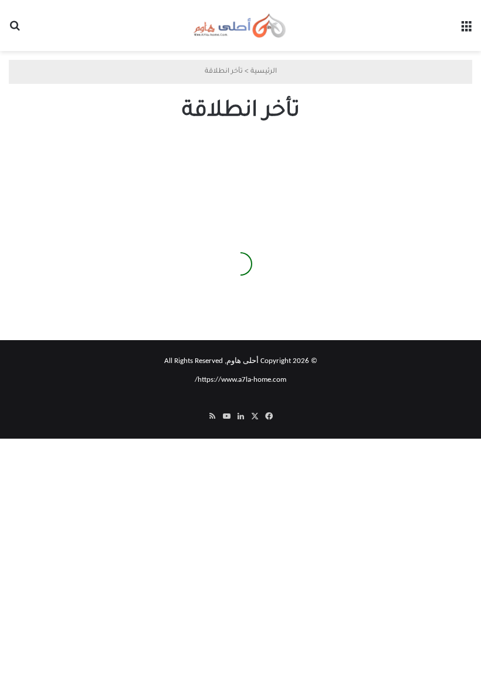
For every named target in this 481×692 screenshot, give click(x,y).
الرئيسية (263, 72)
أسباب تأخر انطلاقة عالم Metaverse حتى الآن (88, 284)
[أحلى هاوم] (240, 25)
